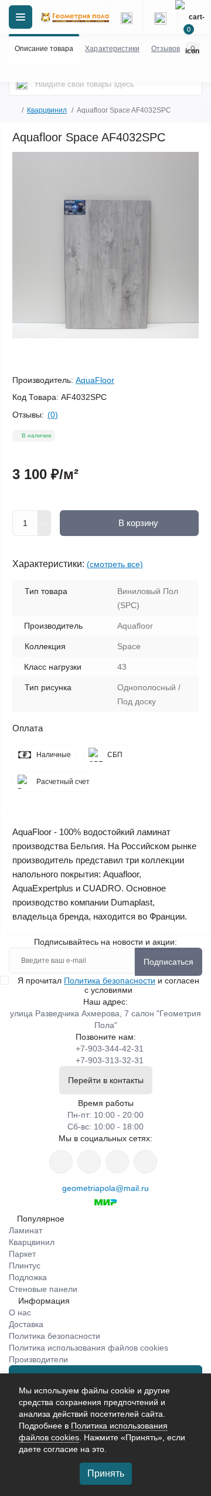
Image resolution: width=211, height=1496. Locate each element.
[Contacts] (160, 17)
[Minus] (44, 530)
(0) (52, 415)
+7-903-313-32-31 (110, 1060)
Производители (38, 1359)
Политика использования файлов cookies (88, 1347)
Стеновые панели (43, 1289)
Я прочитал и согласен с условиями (108, 985)
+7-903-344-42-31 (110, 1048)
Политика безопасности (109, 980)
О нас (20, 1312)
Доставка (26, 1324)
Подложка (28, 1277)
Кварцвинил (47, 110)
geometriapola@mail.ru (105, 1188)
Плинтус (24, 1265)
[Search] (22, 84)
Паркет (22, 1253)
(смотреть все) (115, 564)
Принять (105, 1473)
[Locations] (126, 17)
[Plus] (44, 516)
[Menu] (20, 17)
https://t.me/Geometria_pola (145, 1161)
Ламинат (25, 1230)
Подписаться (168, 961)
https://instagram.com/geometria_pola (61, 1161)
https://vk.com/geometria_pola (117, 1161)
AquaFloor (95, 380)
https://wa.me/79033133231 (89, 1161)
